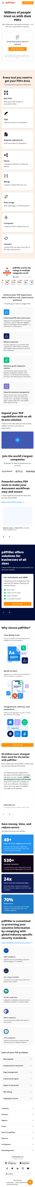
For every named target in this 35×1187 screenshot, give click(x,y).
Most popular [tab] (8, 1059)
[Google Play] (10, 1163)
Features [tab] (4, 1138)
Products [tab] (4, 1114)
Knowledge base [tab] (7, 1150)
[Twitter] (12, 1168)
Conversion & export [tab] (11, 1079)
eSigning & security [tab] (10, 1098)
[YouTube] (28, 1168)
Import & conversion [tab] (11, 1085)
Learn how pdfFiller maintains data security (15, 943)
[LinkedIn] (17, 1168)
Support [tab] (4, 1120)
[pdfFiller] (10, 3)
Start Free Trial (28, 3)
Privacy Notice (10, 1182)
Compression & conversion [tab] (13, 1066)
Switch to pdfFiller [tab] (8, 1132)
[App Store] (24, 1163)
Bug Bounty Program (12, 1184)
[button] (2, 2)
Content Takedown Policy (22, 1182)
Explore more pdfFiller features (11, 502)
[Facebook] (7, 1168)
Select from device (17, 49)
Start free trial (17, 604)
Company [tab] (5, 1108)
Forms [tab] (3, 1126)
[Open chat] (30, 1182)
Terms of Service (17, 1180)
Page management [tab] (10, 1072)
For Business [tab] (6, 1144)
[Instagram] (23, 1168)
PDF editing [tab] (7, 1092)
